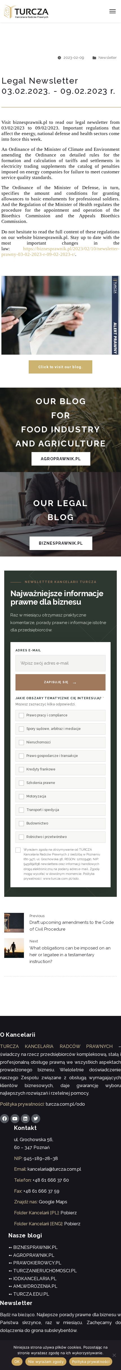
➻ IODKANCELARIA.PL (32, 1278)
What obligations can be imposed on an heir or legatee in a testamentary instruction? (70, 955)
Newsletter (107, 57)
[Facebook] (4, 1118)
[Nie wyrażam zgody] (114, 1355)
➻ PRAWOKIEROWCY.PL (34, 1263)
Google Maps (53, 1201)
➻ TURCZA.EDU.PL (28, 1294)
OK (17, 1361)
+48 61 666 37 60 (51, 1180)
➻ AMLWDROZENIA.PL (32, 1286)
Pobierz (68, 1212)
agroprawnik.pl (61, 459)
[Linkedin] (25, 1118)
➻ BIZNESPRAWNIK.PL (33, 1247)
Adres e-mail (28, 650)
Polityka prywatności (90, 1361)
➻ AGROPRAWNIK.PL (31, 1255)
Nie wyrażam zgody (46, 1361)
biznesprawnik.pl (61, 543)
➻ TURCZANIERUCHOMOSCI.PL (42, 1270)
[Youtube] (14, 1118)
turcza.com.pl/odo (65, 1104)
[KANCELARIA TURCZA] (26, 11)
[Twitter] (35, 1118)
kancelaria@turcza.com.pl (54, 1169)
